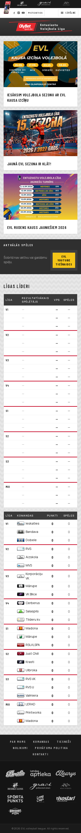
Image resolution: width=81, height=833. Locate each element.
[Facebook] (14, 12)
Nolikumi (20, 748)
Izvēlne (70, 12)
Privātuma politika (51, 748)
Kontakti (40, 754)
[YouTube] (23, 12)
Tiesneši (64, 741)
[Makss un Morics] (63, 3)
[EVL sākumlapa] (7, 7)
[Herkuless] (19, 3)
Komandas (41, 741)
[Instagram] (18, 12)
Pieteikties (35, 12)
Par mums (18, 741)
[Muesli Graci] (41, 3)
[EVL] (40, 27)
